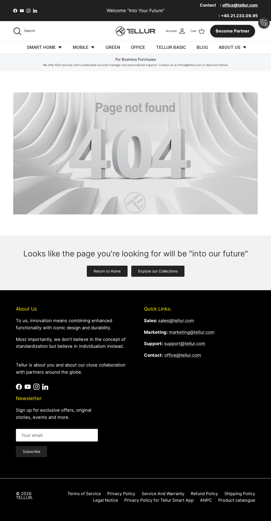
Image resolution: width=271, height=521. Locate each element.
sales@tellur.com (176, 320)
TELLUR (24, 497)
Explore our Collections (158, 271)
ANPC (206, 500)
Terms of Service (84, 493)
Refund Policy (204, 493)
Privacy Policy (121, 493)
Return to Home (107, 271)
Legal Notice (105, 500)
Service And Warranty (163, 493)
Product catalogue (236, 500)
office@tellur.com (182, 355)
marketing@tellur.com (192, 332)
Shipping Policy (239, 493)
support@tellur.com (184, 343)
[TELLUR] (135, 31)
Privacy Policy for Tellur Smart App (159, 500)
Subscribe (31, 451)
